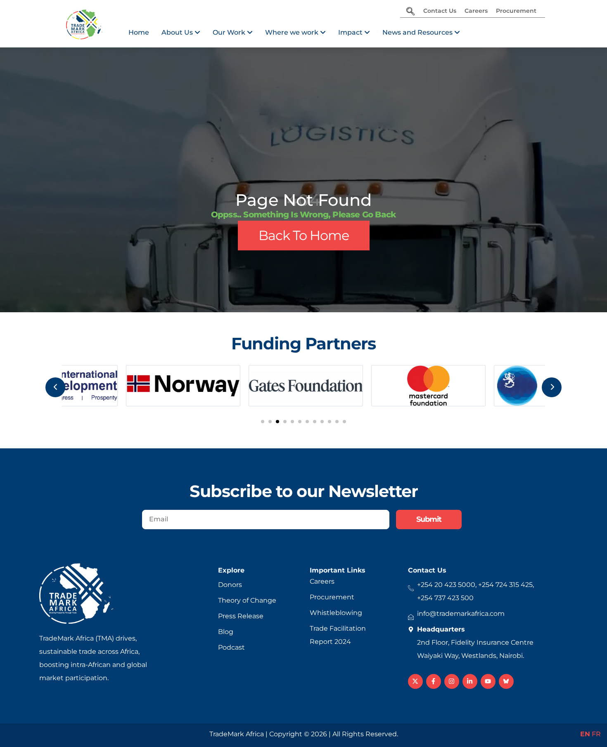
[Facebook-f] (433, 681)
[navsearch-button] (410, 12)
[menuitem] (180, 32)
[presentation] (55, 387)
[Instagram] (451, 681)
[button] (262, 421)
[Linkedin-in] (469, 681)
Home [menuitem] (138, 32)
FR (596, 734)
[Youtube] (488, 681)
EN (585, 734)
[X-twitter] (415, 681)
